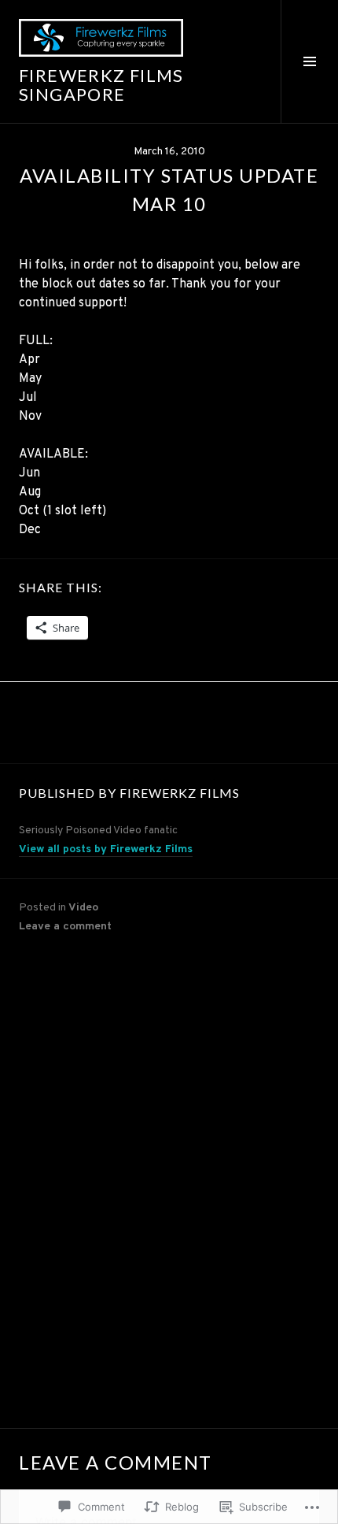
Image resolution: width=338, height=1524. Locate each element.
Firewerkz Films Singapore (101, 85)
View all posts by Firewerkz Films (106, 849)
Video (83, 907)
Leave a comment (65, 926)
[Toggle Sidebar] (309, 61)
